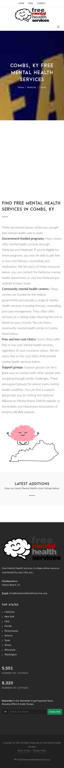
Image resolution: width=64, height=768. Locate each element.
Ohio (7, 621)
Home (21, 3)
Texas (7, 640)
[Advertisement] (32, 154)
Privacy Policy (39, 751)
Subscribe (54, 711)
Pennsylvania (11, 631)
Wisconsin (10, 650)
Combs (42, 87)
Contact (41, 3)
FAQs (30, 3)
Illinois (8, 645)
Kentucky (31, 87)
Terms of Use (24, 751)
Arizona (8, 635)
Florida (8, 626)
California (9, 612)
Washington (11, 654)
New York (9, 617)
